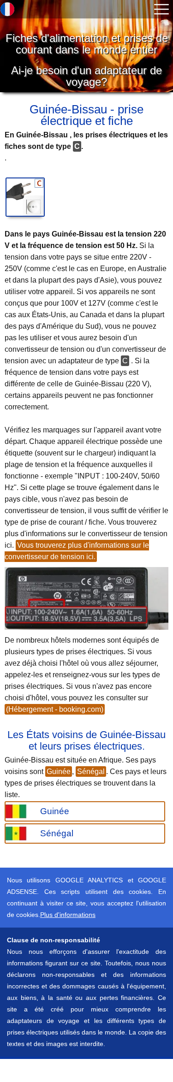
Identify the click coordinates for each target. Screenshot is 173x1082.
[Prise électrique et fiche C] (25, 197)
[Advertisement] (74, 1070)
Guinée (59, 771)
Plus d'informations (67, 914)
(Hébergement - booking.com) (54, 709)
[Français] (7, 9)
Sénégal (91, 771)
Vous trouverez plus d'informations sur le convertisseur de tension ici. (77, 551)
